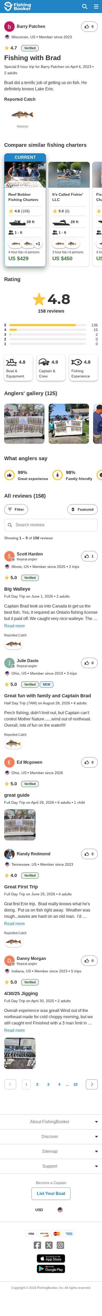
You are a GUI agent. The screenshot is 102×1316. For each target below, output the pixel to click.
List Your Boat (51, 1193)
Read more (14, 626)
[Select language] (60, 1210)
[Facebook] (37, 1245)
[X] (49, 1245)
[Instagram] (60, 1245)
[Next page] (92, 1084)
